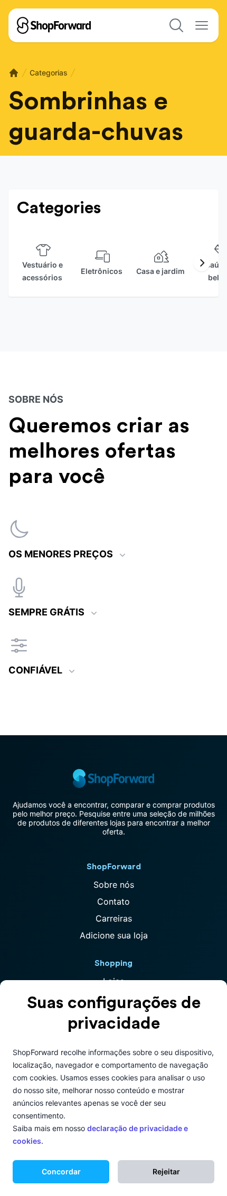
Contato (113, 901)
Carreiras (114, 918)
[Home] (13, 73)
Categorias (49, 72)
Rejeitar (166, 1171)
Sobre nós (113, 884)
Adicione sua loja (114, 935)
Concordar (61, 1171)
